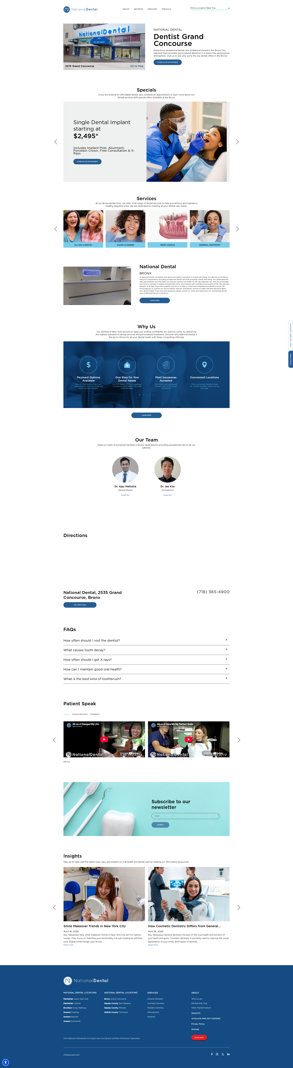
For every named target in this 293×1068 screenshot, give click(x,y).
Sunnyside (71, 1021)
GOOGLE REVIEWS (80, 714)
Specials (166, 9)
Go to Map (136, 66)
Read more (68, 945)
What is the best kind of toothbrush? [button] (92, 679)
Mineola (115, 1008)
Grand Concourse (115, 999)
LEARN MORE (154, 300)
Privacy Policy (198, 1024)
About (125, 9)
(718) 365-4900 (213, 591)
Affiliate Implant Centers (205, 1018)
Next (237, 141)
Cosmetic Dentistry (155, 1003)
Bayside (70, 1017)
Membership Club (199, 1003)
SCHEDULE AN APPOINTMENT (167, 62)
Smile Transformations (201, 1008)
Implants (151, 1017)
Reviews (138, 9)
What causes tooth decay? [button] (84, 650)
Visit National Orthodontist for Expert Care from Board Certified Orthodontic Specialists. (101, 1038)
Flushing (71, 1012)
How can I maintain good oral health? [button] (92, 669)
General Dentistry (155, 999)
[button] (5, 1062)
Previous (55, 141)
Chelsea (72, 1003)
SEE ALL (66, 762)
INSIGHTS (195, 1013)
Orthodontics (153, 1012)
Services (152, 9)
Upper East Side (75, 999)
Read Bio (125, 495)
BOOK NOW (199, 1037)
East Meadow (117, 1003)
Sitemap (195, 1029)
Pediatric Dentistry (155, 1008)
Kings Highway (74, 1008)
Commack (116, 1012)
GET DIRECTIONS (80, 605)
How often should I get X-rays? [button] (87, 659)
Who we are (196, 999)
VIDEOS (66, 714)
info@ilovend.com (71, 1055)
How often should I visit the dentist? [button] (91, 640)
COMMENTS (95, 714)
